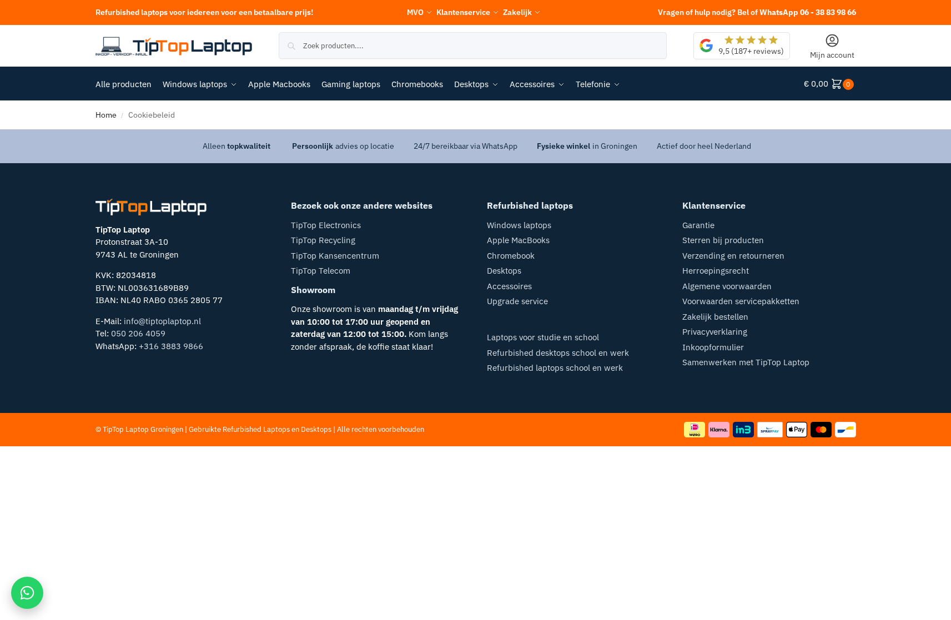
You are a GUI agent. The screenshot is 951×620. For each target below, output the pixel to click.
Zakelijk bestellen (715, 316)
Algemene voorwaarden (727, 286)
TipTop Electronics (326, 225)
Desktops (504, 270)
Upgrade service (517, 301)
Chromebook (511, 255)
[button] (830, 83)
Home (106, 115)
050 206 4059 (138, 333)
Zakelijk (517, 12)
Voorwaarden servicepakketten (740, 301)
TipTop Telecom (320, 270)
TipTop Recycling (323, 240)
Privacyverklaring (714, 331)
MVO (415, 12)
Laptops (276, 429)
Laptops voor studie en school (543, 337)
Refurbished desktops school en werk (558, 352)
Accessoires (509, 286)
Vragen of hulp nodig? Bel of (757, 12)
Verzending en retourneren (733, 255)
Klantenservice (463, 12)
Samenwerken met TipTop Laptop (745, 362)
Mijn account (832, 55)
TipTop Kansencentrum (335, 255)
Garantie (698, 225)
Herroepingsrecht (715, 270)
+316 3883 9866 (171, 346)
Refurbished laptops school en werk (555, 367)
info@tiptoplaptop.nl (162, 321)
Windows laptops (519, 225)
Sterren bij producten (723, 240)
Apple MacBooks (518, 240)
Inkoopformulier (713, 347)
